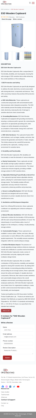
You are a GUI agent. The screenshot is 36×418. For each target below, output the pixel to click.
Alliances (4, 397)
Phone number (8, 341)
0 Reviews (8, 17)
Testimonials (5, 394)
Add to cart (6, 310)
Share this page (6, 19)
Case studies (5, 392)
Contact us (4, 403)
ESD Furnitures (5, 9)
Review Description (9, 348)
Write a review (17, 19)
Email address (7, 334)
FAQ (2, 406)
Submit (7, 358)
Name (5, 327)
